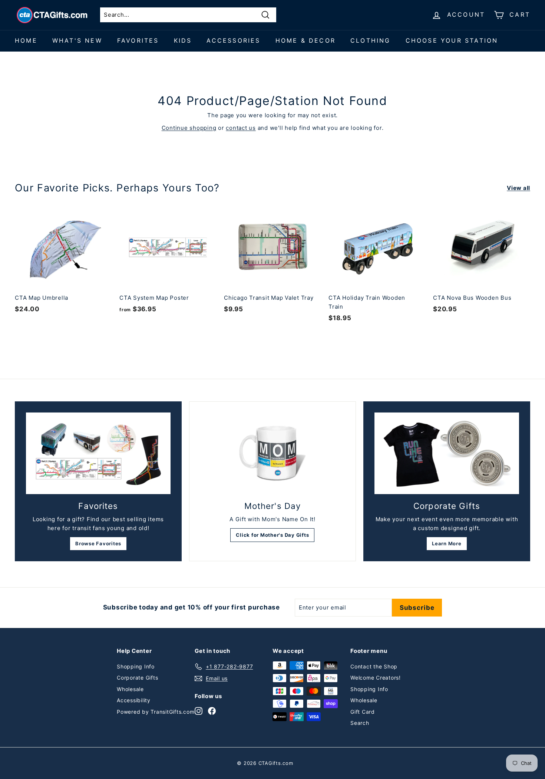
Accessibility (134, 700)
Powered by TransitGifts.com (155, 712)
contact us (241, 127)
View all (518, 187)
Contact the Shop (373, 666)
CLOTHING (370, 40)
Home (26, 40)
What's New (77, 40)
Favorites (138, 40)
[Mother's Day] (272, 453)
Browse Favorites (98, 543)
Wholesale (130, 689)
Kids (183, 40)
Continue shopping (189, 127)
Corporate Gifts (137, 677)
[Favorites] (98, 453)
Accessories (233, 40)
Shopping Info (136, 666)
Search (359, 723)
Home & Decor (305, 40)
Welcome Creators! (375, 677)
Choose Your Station (452, 40)
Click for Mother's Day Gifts (272, 535)
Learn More (447, 543)
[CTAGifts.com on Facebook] (212, 710)
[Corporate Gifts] (446, 453)
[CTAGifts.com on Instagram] (198, 710)
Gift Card (362, 712)
